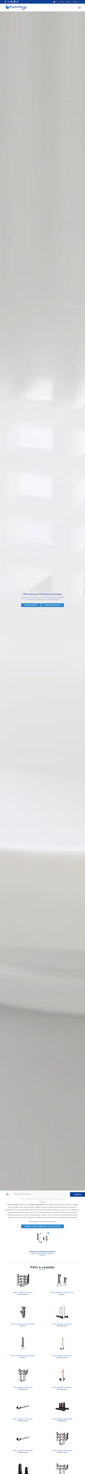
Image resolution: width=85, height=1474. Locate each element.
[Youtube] (11, 2)
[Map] (17, 2)
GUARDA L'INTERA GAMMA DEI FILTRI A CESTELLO (42, 1226)
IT (56, 1)
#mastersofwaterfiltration (42, 1253)
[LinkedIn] (14, 2)
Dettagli (22, 1287)
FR (76, 1)
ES (69, 1)
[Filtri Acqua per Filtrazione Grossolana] (42, 1238)
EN (62, 1)
